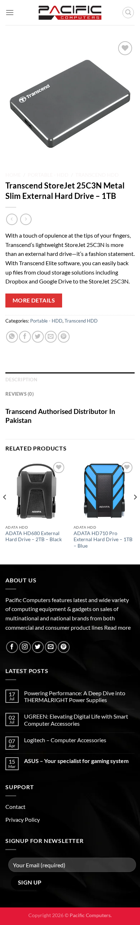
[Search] (128, 12)
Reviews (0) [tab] (19, 394)
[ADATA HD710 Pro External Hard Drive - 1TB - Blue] (104, 490)
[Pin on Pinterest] (64, 337)
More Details (34, 300)
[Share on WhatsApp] (12, 337)
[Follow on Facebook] (12, 647)
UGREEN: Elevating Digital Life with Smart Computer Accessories (76, 719)
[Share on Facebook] (25, 337)
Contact (15, 806)
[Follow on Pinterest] (64, 647)
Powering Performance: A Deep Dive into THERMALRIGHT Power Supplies (74, 696)
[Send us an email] (51, 647)
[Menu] (9, 12)
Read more (117, 627)
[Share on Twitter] (38, 337)
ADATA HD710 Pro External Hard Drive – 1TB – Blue (103, 539)
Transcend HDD (97, 175)
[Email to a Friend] (51, 337)
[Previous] (5, 511)
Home (13, 175)
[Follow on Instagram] (25, 647)
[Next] (135, 511)
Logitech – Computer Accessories (65, 739)
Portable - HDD (48, 175)
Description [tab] (21, 379)
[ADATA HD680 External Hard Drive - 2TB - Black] (35, 490)
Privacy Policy (22, 819)
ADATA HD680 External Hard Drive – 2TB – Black (33, 536)
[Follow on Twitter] (38, 647)
